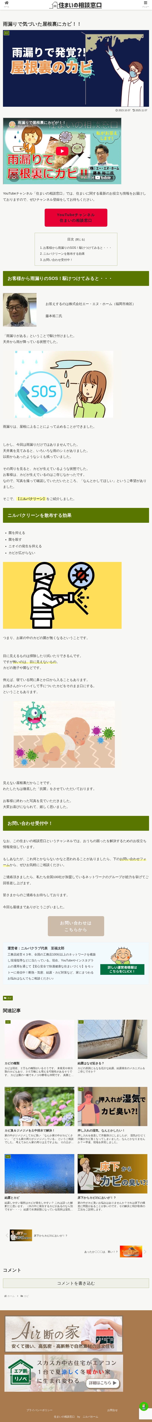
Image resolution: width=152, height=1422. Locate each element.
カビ (9, 998)
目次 (70, 239)
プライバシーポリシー (39, 1410)
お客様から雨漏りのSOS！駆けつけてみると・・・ (77, 247)
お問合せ (112, 1410)
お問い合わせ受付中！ (58, 259)
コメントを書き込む (76, 1283)
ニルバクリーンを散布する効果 (64, 253)
